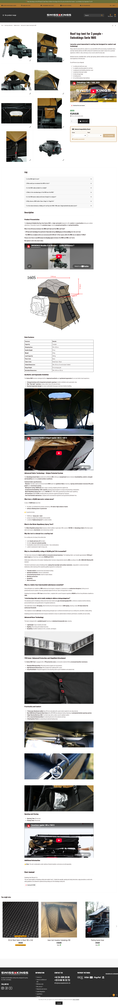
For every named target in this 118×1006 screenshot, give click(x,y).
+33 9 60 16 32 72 (62, 980)
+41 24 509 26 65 (62, 977)
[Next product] (115, 25)
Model (89, 132)
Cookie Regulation (40, 991)
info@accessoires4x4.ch (62, 983)
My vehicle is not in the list (79, 139)
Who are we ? (39, 986)
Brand (73, 132)
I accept (59, 1003)
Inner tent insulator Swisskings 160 (59, 940)
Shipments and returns (41, 989)
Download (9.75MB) (31, 885)
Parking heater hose (97, 940)
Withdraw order (39, 984)
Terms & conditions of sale (41, 980)
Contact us (38, 977)
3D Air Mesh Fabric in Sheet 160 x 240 (20, 940)
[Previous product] (112, 25)
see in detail (76, 999)
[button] (11, 15)
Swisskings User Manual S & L (31, 877)
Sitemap (38, 996)
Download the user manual (79, 105)
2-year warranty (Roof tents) (48, 5)
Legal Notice (39, 994)
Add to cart (84, 121)
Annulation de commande (112, 973)
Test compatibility (109, 135)
